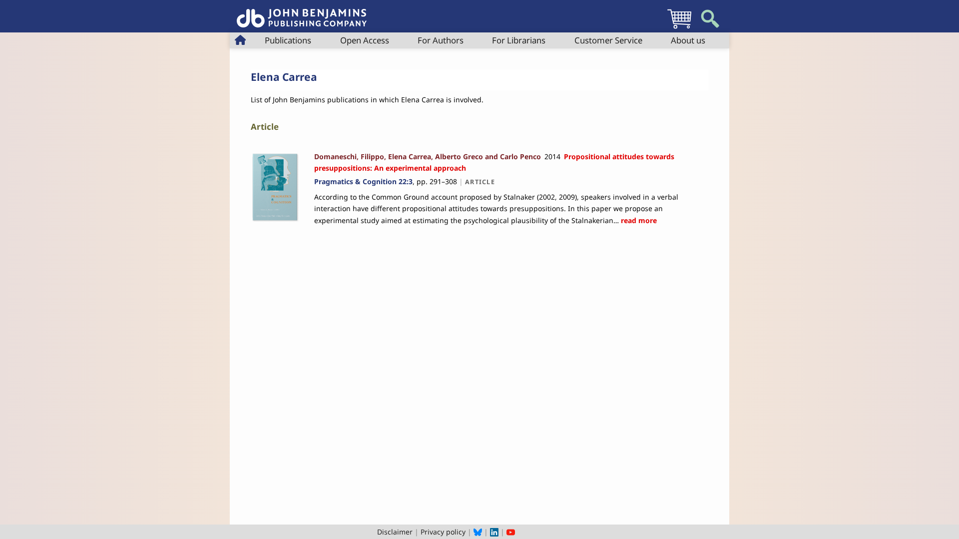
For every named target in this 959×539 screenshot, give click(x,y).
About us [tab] (688, 40)
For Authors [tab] (441, 40)
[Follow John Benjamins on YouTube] (510, 532)
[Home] (302, 12)
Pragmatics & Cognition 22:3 (363, 181)
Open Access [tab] (364, 40)
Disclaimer (395, 532)
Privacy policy (443, 532)
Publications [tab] (288, 40)
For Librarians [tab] (518, 40)
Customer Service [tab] (608, 40)
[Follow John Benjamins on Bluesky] (478, 532)
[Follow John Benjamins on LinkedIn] (494, 532)
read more (638, 220)
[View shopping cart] (679, 28)
